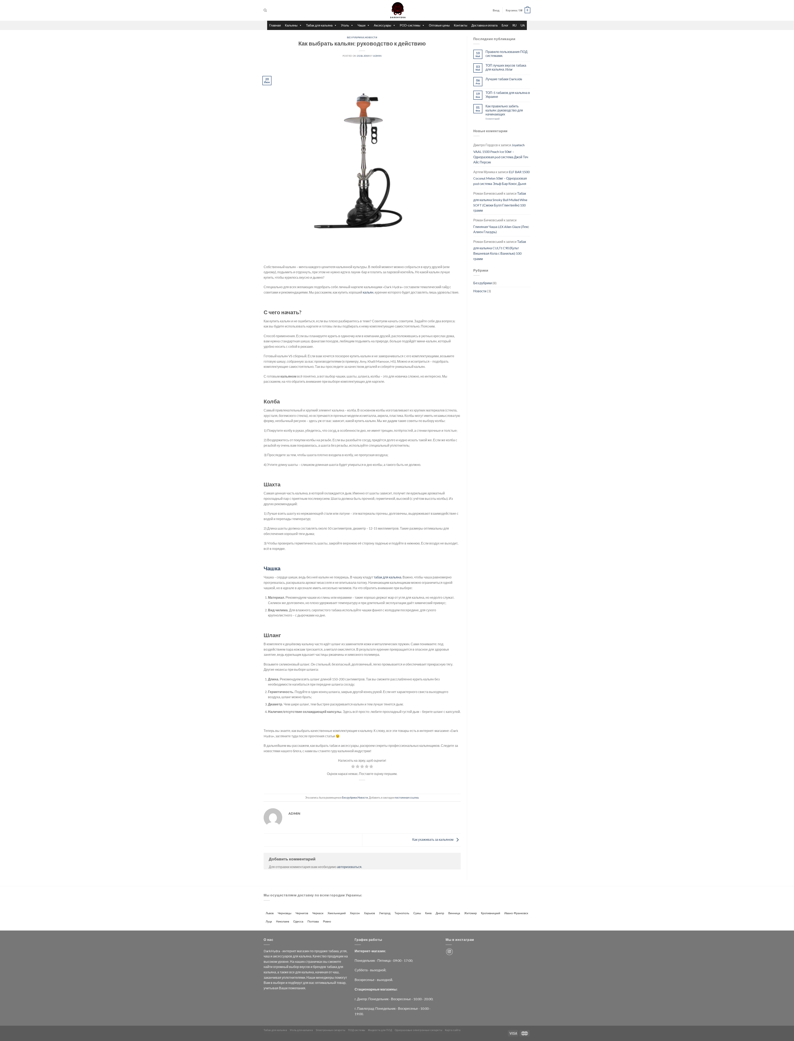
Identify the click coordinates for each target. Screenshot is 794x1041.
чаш (267, 956)
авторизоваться (349, 867)
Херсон (355, 913)
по (312, 951)
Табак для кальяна (319, 25)
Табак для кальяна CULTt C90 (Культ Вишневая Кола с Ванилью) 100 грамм (499, 250)
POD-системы (410, 25)
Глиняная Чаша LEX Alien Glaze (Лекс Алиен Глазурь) (501, 229)
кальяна (305, 956)
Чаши (361, 25)
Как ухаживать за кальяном (433, 839)
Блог (505, 25)
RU (514, 25)
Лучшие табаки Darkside (503, 79)
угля (343, 951)
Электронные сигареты (331, 1030)
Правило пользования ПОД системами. (506, 54)
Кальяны (291, 25)
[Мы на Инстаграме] (449, 951)
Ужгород (384, 913)
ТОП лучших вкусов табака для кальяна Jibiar (505, 67)
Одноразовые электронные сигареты (418, 1030)
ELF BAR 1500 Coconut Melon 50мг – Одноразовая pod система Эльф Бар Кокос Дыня (501, 178)
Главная (275, 25)
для (295, 956)
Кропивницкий (490, 913)
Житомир (470, 913)
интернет (289, 951)
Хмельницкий (337, 913)
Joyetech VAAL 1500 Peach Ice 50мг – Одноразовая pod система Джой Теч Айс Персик (500, 153)
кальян (368, 292)
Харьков (369, 913)
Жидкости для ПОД (380, 1030)
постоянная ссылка (407, 797)
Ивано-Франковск (516, 913)
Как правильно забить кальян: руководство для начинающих (504, 110)
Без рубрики (355, 37)
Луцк (269, 921)
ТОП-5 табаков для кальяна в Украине (507, 94)
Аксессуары (382, 25)
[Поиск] (265, 10)
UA (523, 25)
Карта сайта (453, 1030)
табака (333, 951)
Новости (371, 37)
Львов (270, 913)
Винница (454, 913)
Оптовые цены (439, 25)
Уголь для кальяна (301, 1030)
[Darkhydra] (397, 10)
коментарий (492, 118)
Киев (428, 913)
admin (377, 55)
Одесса (298, 921)
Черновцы (284, 913)
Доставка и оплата (484, 25)
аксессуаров (282, 956)
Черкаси (317, 913)
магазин (303, 951)
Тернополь (402, 913)
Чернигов (301, 913)
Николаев (282, 921)
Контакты (460, 25)
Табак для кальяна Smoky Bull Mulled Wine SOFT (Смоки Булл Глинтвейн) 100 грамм (500, 201)
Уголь (345, 25)
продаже (321, 951)
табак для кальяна (387, 577)
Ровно (327, 921)
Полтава (313, 921)
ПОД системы (356, 1030)
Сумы (417, 913)
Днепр (440, 913)
